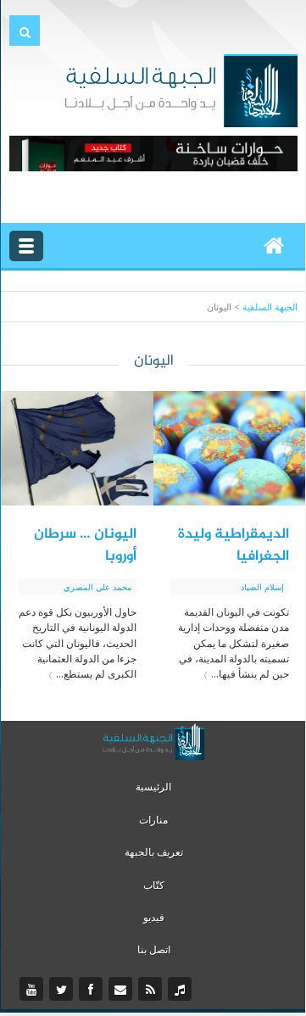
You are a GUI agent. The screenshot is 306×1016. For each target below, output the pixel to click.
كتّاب (153, 885)
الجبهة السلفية (270, 306)
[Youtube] (33, 989)
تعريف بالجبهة (154, 852)
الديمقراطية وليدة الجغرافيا (233, 545)
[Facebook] (93, 989)
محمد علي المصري (97, 587)
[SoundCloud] (182, 989)
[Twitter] (63, 989)
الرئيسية (153, 786)
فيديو (153, 917)
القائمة (26, 246)
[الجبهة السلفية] (181, 89)
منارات (153, 819)
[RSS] (152, 989)
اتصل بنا (153, 949)
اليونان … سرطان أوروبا (85, 545)
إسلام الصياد (262, 587)
